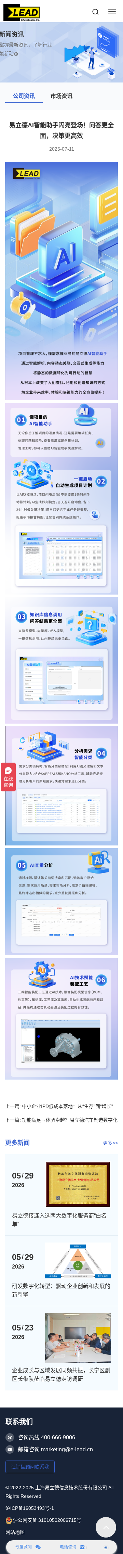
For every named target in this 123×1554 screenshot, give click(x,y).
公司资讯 (24, 96)
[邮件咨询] (106, 1547)
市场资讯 (61, 96)
